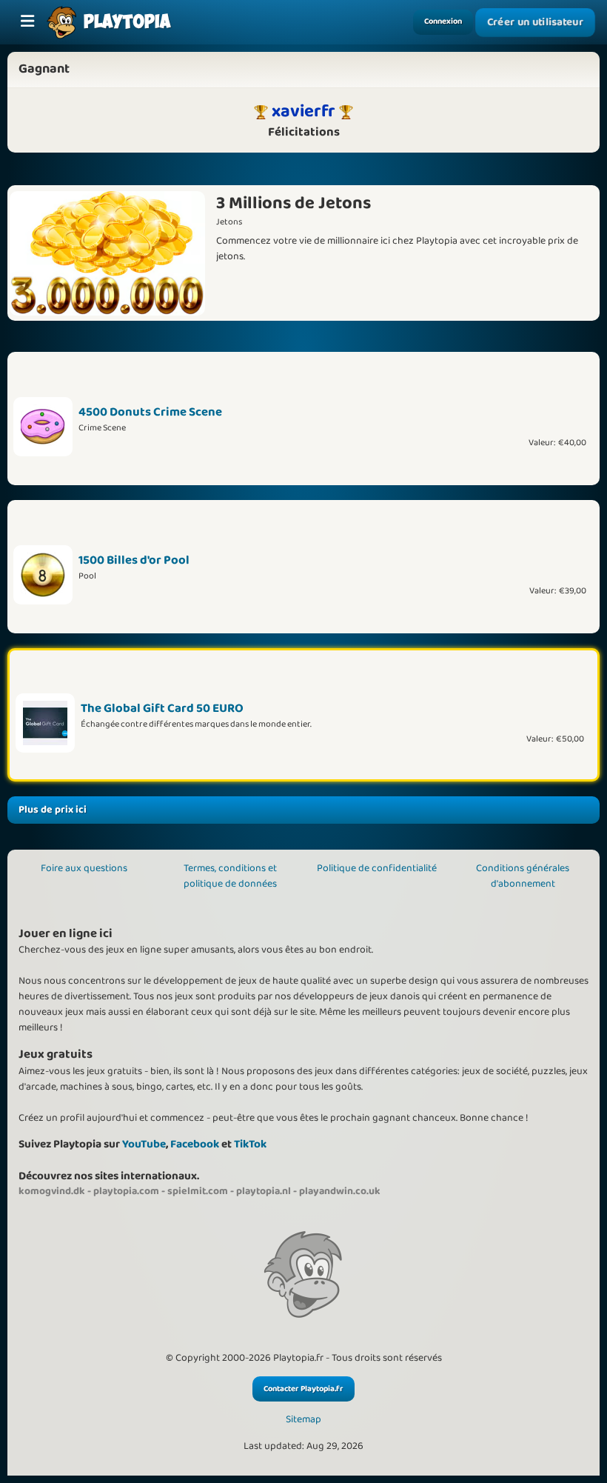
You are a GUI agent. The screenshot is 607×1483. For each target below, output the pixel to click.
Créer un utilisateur (535, 22)
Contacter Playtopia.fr (303, 1389)
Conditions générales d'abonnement (522, 876)
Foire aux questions (84, 868)
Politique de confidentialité (377, 868)
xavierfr (303, 111)
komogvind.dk (52, 1191)
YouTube (144, 1144)
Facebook (194, 1144)
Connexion (443, 21)
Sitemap (303, 1419)
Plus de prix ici (53, 810)
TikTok (250, 1144)
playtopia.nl (263, 1191)
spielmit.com (197, 1191)
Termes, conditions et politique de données (230, 876)
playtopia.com (126, 1191)
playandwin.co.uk (339, 1191)
